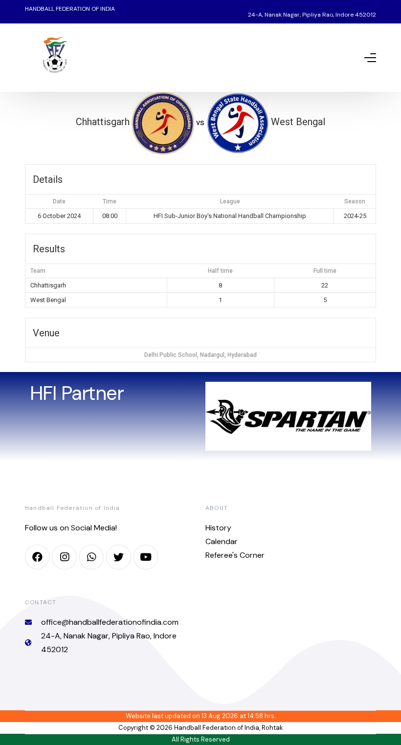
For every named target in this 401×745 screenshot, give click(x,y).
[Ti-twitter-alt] (118, 557)
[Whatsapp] (91, 557)
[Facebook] (37, 557)
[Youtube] (146, 557)
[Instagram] (64, 557)
